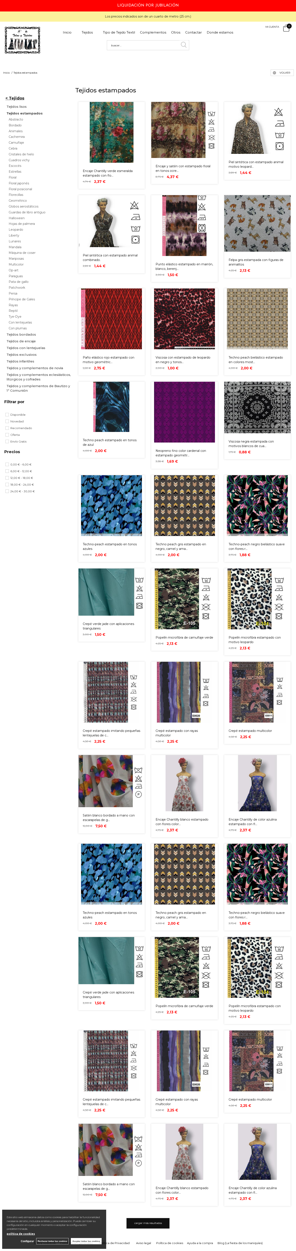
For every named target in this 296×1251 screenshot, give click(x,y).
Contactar (193, 32)
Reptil (13, 311)
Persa (13, 293)
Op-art (13, 270)
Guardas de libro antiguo (27, 212)
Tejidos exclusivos (22, 355)
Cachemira (17, 137)
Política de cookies (169, 1243)
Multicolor (16, 264)
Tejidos (90, 32)
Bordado (15, 125)
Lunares (15, 241)
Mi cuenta (272, 26)
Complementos (153, 32)
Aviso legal (143, 1243)
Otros (175, 32)
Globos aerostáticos (23, 206)
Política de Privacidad (114, 1243)
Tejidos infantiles (20, 361)
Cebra (13, 148)
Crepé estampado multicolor (250, 731)
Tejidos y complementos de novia (35, 368)
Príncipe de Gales (22, 299)
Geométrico (18, 201)
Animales (16, 131)
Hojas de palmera (22, 224)
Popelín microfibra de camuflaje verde (184, 637)
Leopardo (16, 230)
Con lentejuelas (20, 322)
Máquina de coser (22, 253)
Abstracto (16, 119)
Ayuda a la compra (200, 1243)
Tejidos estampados (25, 113)
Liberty (14, 235)
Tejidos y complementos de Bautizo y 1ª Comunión (38, 388)
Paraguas (16, 276)
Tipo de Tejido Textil (119, 32)
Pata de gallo (19, 282)
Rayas (13, 305)
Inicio (70, 32)
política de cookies (21, 1233)
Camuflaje (16, 143)
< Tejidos (14, 98)
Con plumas (18, 328)
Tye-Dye (15, 317)
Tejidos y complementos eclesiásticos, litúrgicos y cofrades (39, 377)
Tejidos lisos (17, 107)
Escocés (15, 166)
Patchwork (17, 288)
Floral (12, 177)
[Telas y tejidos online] (22, 52)
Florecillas (16, 195)
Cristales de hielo (21, 154)
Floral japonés (19, 183)
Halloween (17, 218)
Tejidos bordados (21, 334)
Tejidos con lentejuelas (26, 348)
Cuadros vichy (19, 160)
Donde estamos (220, 32)
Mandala (15, 247)
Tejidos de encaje (21, 341)
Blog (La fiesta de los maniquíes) (240, 1243)
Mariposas (16, 259)
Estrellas (15, 172)
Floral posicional (20, 189)
